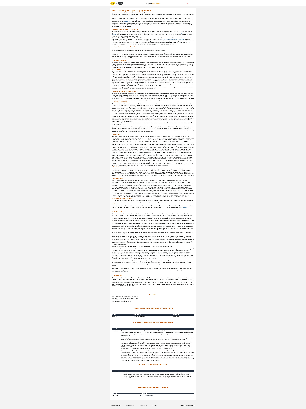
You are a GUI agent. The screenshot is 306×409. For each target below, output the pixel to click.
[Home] (153, 3)
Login (112, 3)
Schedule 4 (114, 221)
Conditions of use (143, 405)
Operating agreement (116, 405)
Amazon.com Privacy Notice (146, 395)
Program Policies (127, 21)
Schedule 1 (115, 16)
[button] (189, 3)
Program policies (130, 405)
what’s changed (140, 12)
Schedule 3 (185, 207)
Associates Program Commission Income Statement (173, 39)
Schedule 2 (186, 202)
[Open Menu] (194, 3)
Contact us (155, 405)
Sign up (120, 3)
